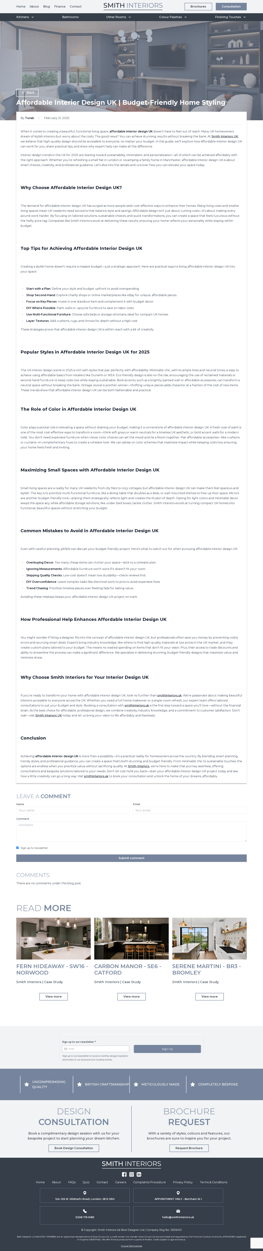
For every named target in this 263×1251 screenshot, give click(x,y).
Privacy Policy (183, 1182)
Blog (46, 6)
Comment (22, 818)
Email (136, 804)
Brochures (198, 6)
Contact (76, 6)
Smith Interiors (138, 766)
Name (20, 804)
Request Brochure (189, 1148)
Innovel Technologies (131, 1246)
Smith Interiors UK (224, 136)
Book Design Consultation (74, 1148)
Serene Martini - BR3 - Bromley (206, 969)
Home (20, 6)
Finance (59, 6)
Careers (120, 1182)
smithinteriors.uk (169, 695)
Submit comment (131, 858)
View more (53, 996)
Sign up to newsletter (34, 848)
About (34, 6)
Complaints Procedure (149, 1182)
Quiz (86, 1182)
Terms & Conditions (213, 1182)
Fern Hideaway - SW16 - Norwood (52, 969)
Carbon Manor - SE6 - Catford (127, 969)
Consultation (231, 6)
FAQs (72, 1182)
